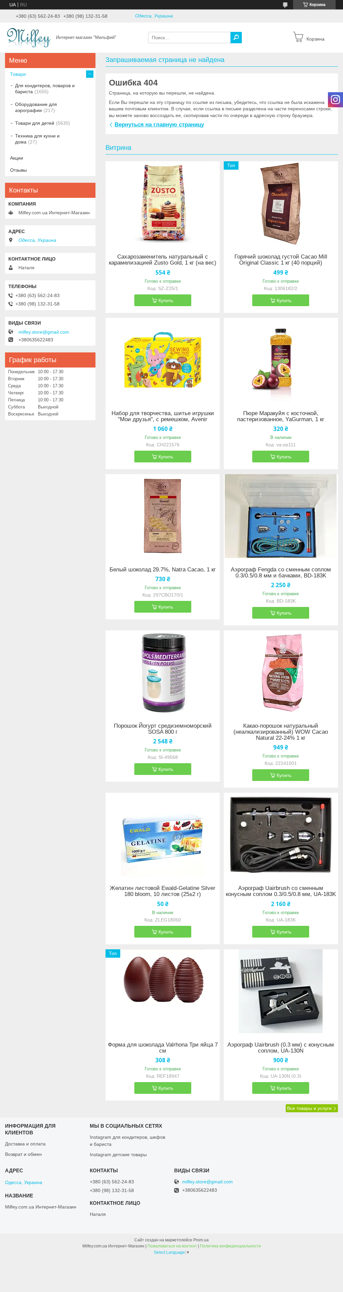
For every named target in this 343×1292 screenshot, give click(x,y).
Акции (16, 158)
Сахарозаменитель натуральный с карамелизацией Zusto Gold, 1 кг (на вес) (162, 260)
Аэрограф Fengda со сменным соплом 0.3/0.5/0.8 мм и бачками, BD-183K (281, 573)
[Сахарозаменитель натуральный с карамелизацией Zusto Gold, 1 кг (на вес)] (163, 203)
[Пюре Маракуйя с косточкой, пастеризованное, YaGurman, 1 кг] (281, 360)
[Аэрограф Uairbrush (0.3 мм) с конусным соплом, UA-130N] (281, 991)
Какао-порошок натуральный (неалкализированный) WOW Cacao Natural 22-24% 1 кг (280, 732)
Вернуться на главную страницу (159, 124)
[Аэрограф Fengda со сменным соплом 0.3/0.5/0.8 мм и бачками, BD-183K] (281, 516)
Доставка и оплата (25, 1143)
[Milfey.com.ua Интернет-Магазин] (28, 37)
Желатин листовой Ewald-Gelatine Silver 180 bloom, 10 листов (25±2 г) (162, 891)
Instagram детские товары (118, 1154)
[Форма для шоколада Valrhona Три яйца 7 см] (163, 991)
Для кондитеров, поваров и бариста (45, 88)
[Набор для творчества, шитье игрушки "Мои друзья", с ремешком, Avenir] (163, 360)
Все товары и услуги (309, 1108)
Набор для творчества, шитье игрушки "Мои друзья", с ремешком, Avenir (163, 416)
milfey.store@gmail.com (43, 332)
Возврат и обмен (23, 1154)
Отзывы (18, 170)
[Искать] (236, 37)
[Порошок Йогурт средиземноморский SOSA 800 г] (163, 672)
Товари (18, 74)
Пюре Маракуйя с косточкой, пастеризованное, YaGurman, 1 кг (280, 416)
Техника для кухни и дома (37, 139)
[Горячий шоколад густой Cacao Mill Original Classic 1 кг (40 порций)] (281, 203)
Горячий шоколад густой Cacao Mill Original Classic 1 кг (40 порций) (280, 260)
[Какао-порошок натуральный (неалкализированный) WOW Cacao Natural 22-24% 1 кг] (281, 672)
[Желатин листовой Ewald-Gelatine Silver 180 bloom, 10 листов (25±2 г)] (163, 835)
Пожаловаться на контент (172, 1246)
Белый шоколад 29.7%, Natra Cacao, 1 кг (163, 570)
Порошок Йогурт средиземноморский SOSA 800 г (163, 729)
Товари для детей (34, 123)
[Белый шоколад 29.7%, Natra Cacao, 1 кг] (163, 516)
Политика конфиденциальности (230, 1246)
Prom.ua (201, 1240)
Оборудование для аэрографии (36, 107)
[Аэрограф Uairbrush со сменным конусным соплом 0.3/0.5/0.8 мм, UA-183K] (281, 835)
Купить (165, 300)
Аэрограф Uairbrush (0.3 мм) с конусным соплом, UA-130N (280, 1048)
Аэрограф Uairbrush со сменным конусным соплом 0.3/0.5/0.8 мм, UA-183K (281, 891)
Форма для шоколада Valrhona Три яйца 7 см (163, 1048)
